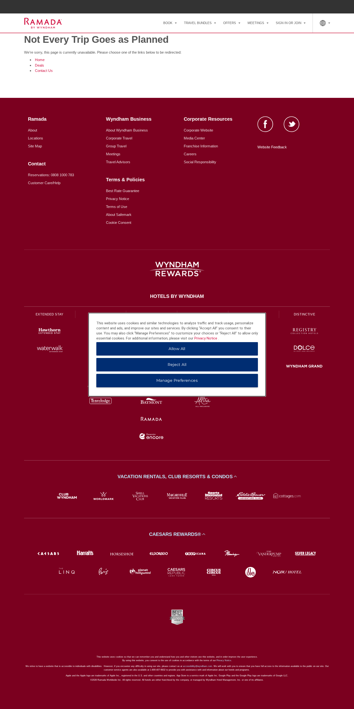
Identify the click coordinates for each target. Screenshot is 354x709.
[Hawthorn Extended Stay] (49, 331)
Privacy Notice (117, 199)
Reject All (177, 364)
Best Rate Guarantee (122, 191)
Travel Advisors (118, 162)
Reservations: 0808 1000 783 (51, 175)
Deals (39, 65)
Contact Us (44, 71)
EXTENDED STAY (50, 314)
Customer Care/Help (44, 183)
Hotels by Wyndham (177, 296)
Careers (190, 154)
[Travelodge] (100, 402)
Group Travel (116, 146)
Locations (35, 138)
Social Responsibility (200, 162)
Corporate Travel (119, 138)
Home (40, 60)
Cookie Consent (118, 222)
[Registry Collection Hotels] (304, 331)
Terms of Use (116, 207)
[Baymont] (151, 402)
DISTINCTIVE (304, 314)
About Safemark (118, 215)
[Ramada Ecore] (151, 437)
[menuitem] (170, 23)
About (32, 130)
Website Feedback (272, 147)
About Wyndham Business (127, 130)
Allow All (177, 348)
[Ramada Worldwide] (151, 419)
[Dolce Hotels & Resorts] (304, 349)
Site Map (35, 146)
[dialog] (177, 354)
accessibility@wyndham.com (197, 666)
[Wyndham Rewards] (177, 269)
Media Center (194, 138)
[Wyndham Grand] (304, 367)
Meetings (113, 154)
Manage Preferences (177, 380)
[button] (177, 476)
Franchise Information (201, 146)
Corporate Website (198, 130)
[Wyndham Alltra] (202, 402)
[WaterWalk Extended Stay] (49, 349)
